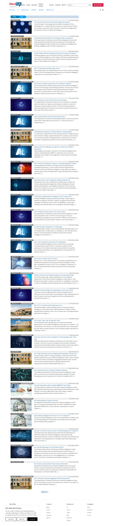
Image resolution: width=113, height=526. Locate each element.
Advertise (89, 510)
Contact (89, 512)
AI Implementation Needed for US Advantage (48, 227)
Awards (69, 520)
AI (17, 10)
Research (34, 5)
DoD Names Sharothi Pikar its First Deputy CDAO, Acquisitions (53, 38)
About (88, 507)
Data (68, 515)
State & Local (49, 10)
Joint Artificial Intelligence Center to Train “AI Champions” (52, 416)
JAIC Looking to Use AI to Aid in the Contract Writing (50, 100)
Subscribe (99, 5)
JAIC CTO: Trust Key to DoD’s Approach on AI (48, 305)
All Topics (12, 10)
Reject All (21, 519)
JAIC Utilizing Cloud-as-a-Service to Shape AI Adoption (51, 370)
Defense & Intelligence (17, 36)
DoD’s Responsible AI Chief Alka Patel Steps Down (49, 117)
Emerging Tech (15, 81)
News (23, 5)
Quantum (41, 10)
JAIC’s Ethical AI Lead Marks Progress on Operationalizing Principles (55, 163)
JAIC (25, 66)
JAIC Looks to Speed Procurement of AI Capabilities (50, 242)
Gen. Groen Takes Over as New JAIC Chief (47, 320)
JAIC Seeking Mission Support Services (46, 400)
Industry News (15, 20)
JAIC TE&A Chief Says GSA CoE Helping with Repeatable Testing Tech (55, 354)
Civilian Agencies (15, 351)
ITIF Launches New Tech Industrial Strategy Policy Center (52, 22)
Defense (33, 10)
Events (28, 5)
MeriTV (64, 5)
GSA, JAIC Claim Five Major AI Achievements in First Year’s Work (53, 290)
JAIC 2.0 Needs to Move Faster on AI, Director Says (49, 212)
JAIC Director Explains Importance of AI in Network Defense (52, 83)
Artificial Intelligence (26, 81)
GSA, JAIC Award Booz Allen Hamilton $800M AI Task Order (52, 385)
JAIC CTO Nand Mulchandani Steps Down (47, 68)
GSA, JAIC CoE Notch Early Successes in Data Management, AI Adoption (56, 431)
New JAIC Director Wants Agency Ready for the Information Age (54, 275)
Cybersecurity (25, 10)
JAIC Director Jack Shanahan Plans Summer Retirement (51, 464)
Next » (46, 492)
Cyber (68, 512)
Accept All (32, 519)
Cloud (68, 510)
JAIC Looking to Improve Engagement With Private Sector (52, 478)
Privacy (89, 515)
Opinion (51, 5)
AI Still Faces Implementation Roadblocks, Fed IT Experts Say (52, 196)
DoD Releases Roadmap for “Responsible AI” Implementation (53, 132)
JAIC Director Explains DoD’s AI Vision (45, 258)
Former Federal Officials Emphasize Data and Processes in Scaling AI (55, 53)
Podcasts (58, 5)
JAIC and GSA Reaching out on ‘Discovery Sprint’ (49, 447)
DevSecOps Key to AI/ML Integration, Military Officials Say (52, 180)
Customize (11, 519)
